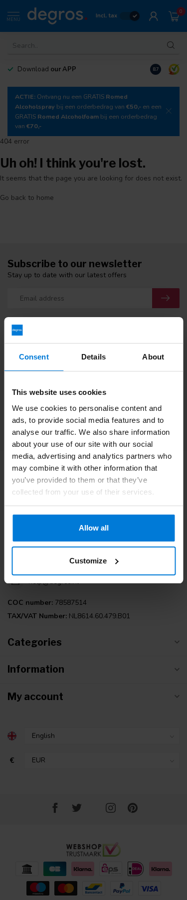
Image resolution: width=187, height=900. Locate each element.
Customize (88, 560)
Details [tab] (93, 357)
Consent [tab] (34, 357)
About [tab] (153, 357)
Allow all (94, 528)
